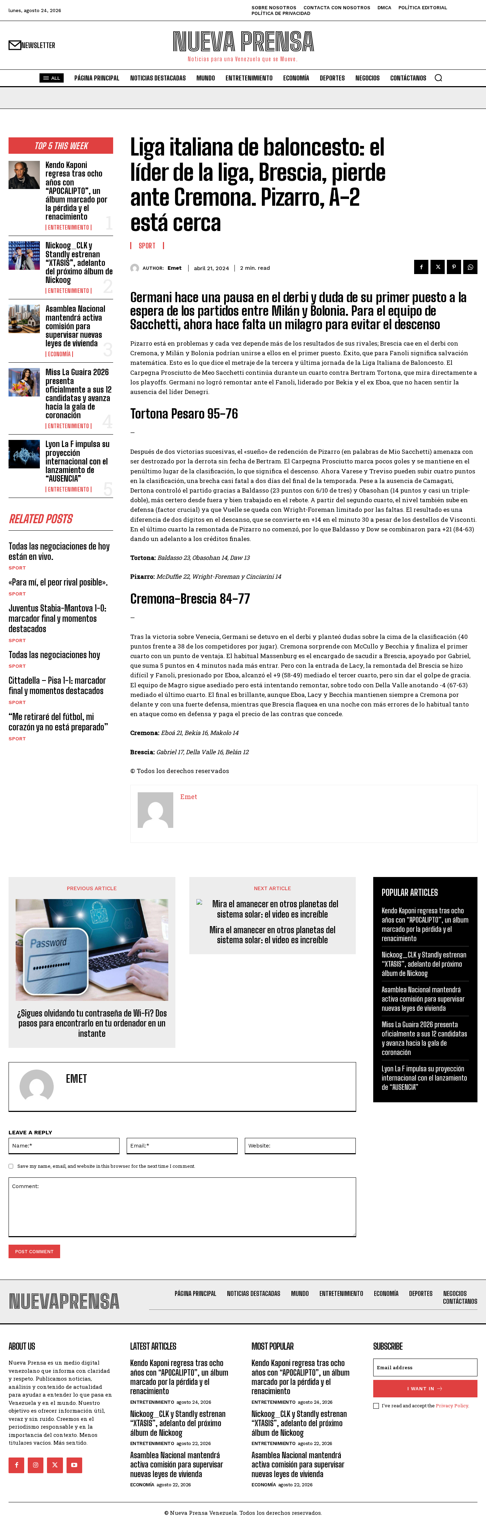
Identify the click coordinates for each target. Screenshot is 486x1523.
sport (17, 567)
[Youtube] (74, 1465)
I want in (420, 1388)
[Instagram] (35, 1465)
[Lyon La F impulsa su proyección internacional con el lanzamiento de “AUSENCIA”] (24, 454)
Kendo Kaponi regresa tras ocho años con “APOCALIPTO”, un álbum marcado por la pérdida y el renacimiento (76, 190)
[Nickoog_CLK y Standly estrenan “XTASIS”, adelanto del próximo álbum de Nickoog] (24, 255)
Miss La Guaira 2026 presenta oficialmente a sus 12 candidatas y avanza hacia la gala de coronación (79, 393)
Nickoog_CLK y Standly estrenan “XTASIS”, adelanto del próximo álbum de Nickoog (79, 263)
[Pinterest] (454, 267)
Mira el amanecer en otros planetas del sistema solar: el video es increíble (273, 935)
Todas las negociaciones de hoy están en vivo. (59, 551)
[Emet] (136, 268)
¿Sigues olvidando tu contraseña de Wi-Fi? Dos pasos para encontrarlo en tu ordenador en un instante (92, 1023)
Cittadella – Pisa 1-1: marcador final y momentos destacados (57, 685)
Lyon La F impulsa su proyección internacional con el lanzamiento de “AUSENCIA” (78, 461)
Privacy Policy (452, 1405)
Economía (59, 354)
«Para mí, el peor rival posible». (58, 582)
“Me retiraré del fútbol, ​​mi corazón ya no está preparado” (58, 721)
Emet (175, 268)
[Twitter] (437, 267)
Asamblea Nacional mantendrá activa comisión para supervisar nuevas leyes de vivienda (75, 326)
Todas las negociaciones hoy (54, 655)
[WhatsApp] (470, 267)
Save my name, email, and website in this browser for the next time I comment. (106, 1166)
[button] (438, 77)
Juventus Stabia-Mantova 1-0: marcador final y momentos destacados (57, 618)
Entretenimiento (68, 227)
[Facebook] (421, 267)
